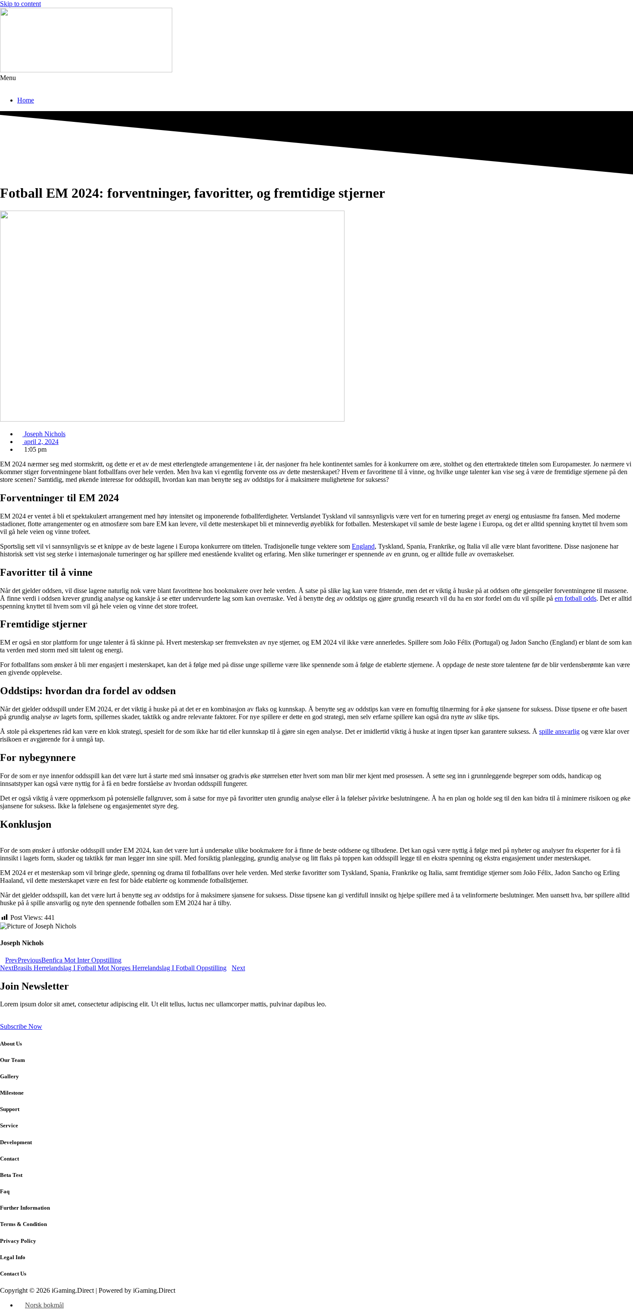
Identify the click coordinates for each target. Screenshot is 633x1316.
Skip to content (20, 3)
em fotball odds (575, 598)
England (363, 546)
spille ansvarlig (559, 731)
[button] (316, 82)
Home (25, 100)
